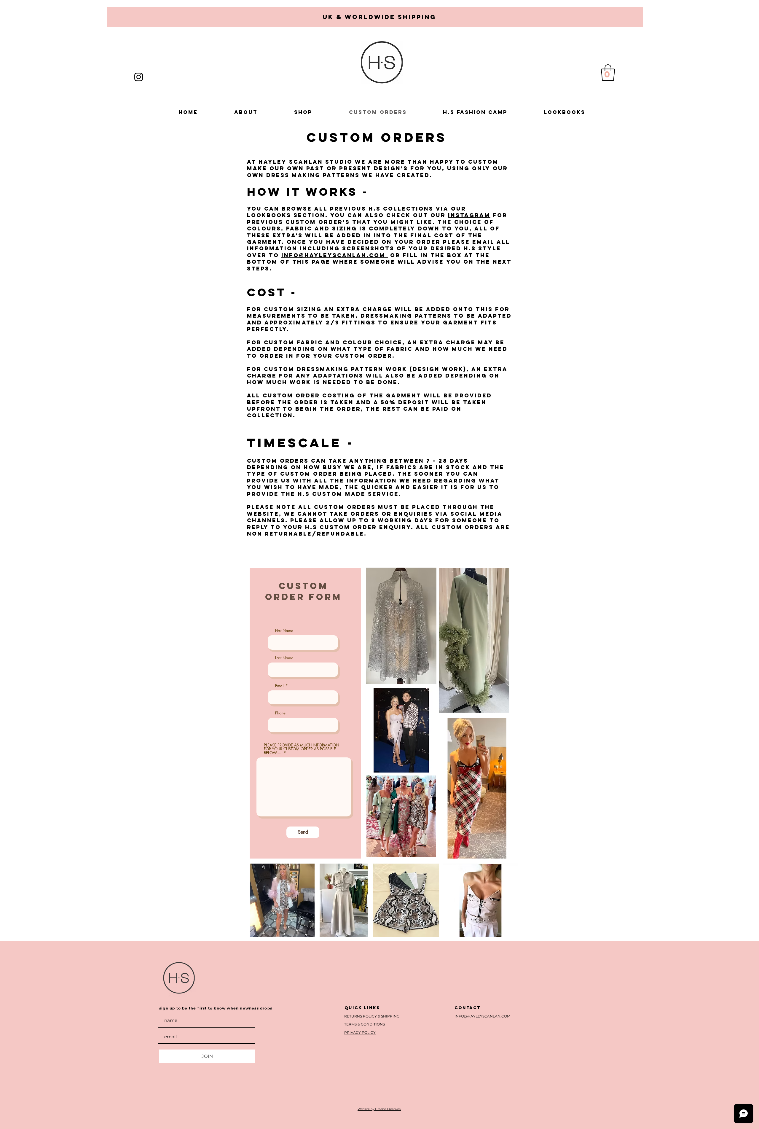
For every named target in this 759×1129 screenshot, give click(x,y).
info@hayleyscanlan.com (334, 255)
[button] (608, 72)
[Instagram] (138, 77)
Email (279, 686)
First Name (284, 631)
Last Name (284, 658)
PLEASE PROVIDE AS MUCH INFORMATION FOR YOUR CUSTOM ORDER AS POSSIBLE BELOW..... (301, 749)
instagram (469, 215)
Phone (280, 713)
